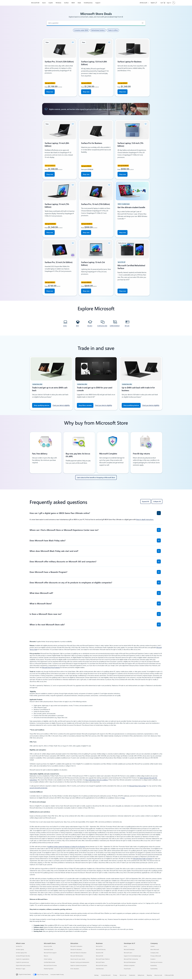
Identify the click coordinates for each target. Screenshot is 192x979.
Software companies (129, 965)
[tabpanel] (96, 167)
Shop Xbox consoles (85, 405)
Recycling (149, 975)
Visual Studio (127, 968)
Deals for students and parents (78, 965)
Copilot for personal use (22, 962)
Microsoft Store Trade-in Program (142, 858)
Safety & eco (141, 975)
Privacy (115, 975)
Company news (154, 952)
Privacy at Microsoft (155, 956)
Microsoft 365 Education (76, 956)
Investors (152, 959)
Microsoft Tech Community (131, 959)
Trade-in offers (113, 30)
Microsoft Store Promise (50, 965)
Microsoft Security (101, 949)
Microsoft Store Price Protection (51, 667)
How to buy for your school (77, 959)
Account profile (48, 946)
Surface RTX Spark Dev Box (23, 956)
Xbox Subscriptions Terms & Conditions (96, 780)
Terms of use (123, 975)
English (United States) (25, 974)
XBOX (73, 3)
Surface (66, 3)
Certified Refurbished (49, 962)
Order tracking (48, 959)
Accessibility (153, 965)
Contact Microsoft (105, 975)
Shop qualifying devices (41, 405)
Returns (46, 956)
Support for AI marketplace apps (132, 956)
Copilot (50, 3)
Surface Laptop (20, 949)
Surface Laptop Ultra (21, 952)
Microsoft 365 (35, 3)
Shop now (49, 92)
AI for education (74, 968)
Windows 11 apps (20, 968)
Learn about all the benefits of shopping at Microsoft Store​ (96, 477)
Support (97, 3)
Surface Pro (19, 946)
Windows (58, 3)
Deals (79, 3)
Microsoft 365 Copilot (101, 965)
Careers (152, 946)
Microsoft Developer (129, 949)
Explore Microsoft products (23, 965)
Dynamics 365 (99, 952)
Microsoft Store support (50, 952)
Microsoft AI (99, 946)
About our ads (158, 975)
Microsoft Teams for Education (78, 952)
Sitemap (96, 975)
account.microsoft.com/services (38, 788)
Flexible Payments (48, 968)
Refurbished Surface (98, 30)
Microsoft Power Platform (103, 959)
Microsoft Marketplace (130, 962)
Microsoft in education (76, 946)
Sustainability (154, 968)
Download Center (48, 949)
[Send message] (143, 23)
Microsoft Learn (128, 952)
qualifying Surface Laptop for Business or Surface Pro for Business (66, 846)
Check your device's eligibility (61, 405)
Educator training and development (79, 962)
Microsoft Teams (100, 962)
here (123, 798)
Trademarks (132, 975)
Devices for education (76, 949)
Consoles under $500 (81, 30)
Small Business (88, 3)
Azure (44, 3)
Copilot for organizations (22, 959)
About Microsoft (154, 949)
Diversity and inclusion (156, 962)
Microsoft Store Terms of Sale (137, 786)
